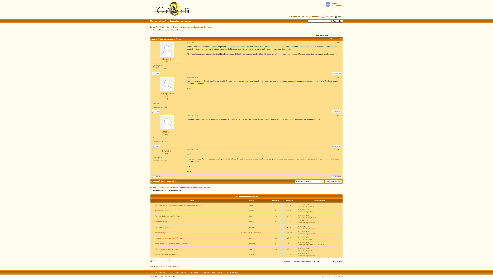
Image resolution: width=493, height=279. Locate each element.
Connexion (174, 21)
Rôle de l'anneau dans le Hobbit (166, 249)
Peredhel (312, 222)
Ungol (251, 216)
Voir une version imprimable (161, 261)
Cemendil (312, 234)
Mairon (311, 206)
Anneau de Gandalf (162, 211)
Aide (339, 16)
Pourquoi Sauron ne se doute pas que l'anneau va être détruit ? (178, 205)
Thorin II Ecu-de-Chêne (316, 244)
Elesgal (165, 59)
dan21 (251, 211)
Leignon (251, 227)
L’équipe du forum (165, 272)
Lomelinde (312, 217)
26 (276, 244)
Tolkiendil (154, 272)
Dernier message (303, 206)
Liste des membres (312, 16)
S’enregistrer (186, 21)
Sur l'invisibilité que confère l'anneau (168, 216)
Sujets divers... (173, 27)
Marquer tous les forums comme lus (212, 272)
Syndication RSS (232, 272)
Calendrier (329, 16)
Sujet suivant (172, 181)
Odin (310, 250)
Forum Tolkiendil (157, 27)
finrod (251, 222)
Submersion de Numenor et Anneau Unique (171, 244)
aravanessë (313, 228)
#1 (338, 42)
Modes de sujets (336, 39)
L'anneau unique (161, 222)
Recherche (295, 16)
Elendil (311, 212)
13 (276, 255)
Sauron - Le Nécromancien (251, 233)
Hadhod (251, 255)
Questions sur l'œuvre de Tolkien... (196, 27)
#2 (338, 77)
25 (276, 216)
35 (276, 238)
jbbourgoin (251, 238)
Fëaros (165, 151)
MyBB (157, 276)
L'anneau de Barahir (162, 227)
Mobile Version (193, 272)
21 (276, 205)
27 (276, 227)
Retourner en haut (179, 272)
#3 (338, 115)
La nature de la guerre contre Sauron (168, 238)
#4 (338, 150)
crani (251, 205)
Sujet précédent (159, 181)
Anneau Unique (160, 233)
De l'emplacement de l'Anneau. (166, 255)
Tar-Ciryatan (166, 94)
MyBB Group (172, 276)
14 (276, 249)
